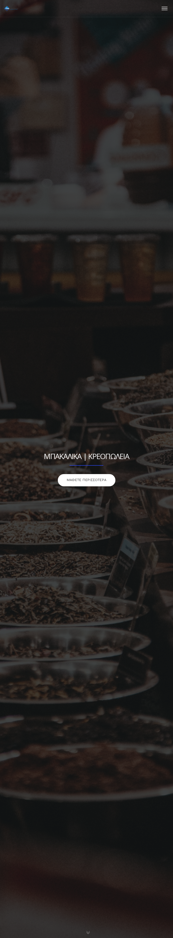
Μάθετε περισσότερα (87, 480)
